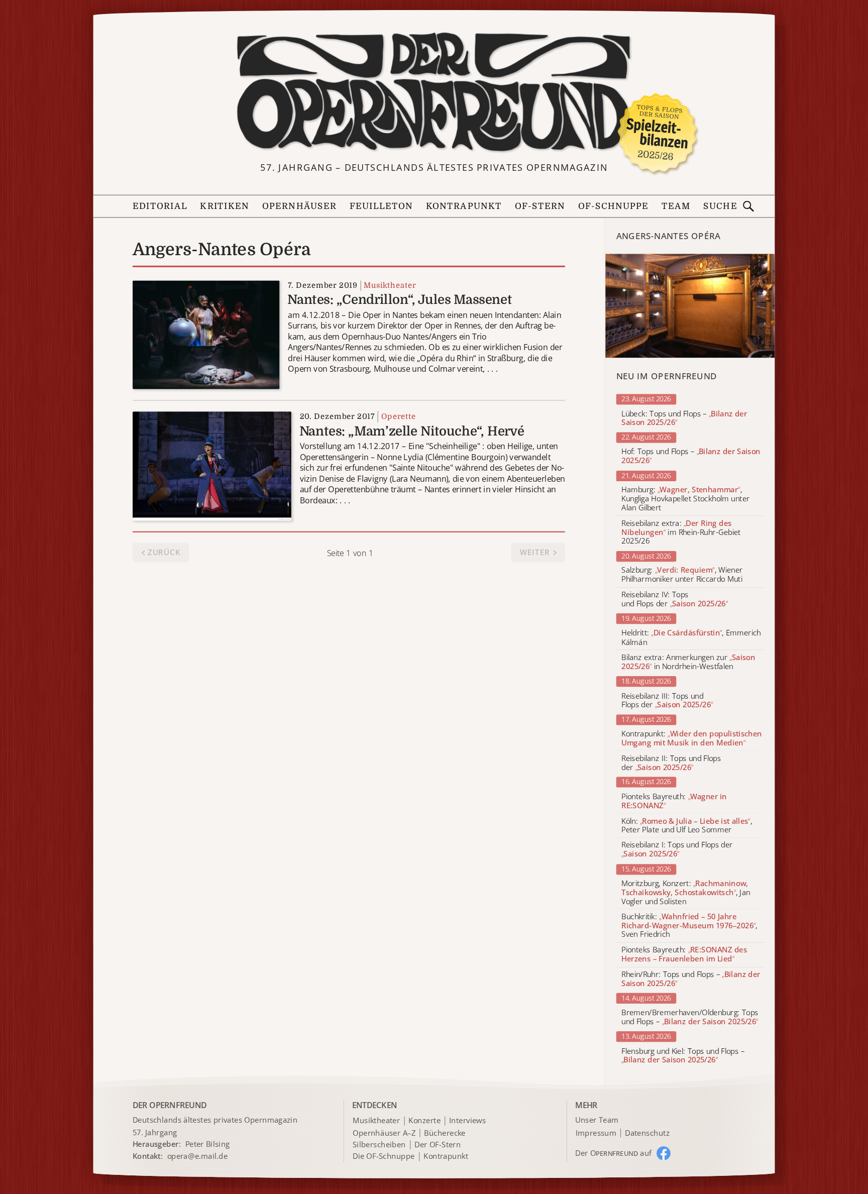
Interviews (467, 1121)
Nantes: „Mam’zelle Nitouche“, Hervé (411, 431)
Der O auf (613, 1153)
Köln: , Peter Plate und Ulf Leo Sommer (686, 826)
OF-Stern (540, 206)
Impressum (596, 1133)
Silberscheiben (379, 1144)
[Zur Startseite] (434, 93)
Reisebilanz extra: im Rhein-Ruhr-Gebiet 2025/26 (680, 532)
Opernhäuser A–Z (384, 1133)
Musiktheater (390, 285)
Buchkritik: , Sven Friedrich (689, 925)
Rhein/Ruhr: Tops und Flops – (691, 979)
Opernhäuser (299, 206)
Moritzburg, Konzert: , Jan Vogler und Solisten (685, 892)
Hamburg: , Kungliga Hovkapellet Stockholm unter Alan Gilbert (685, 499)
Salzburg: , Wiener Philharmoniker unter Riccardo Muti (682, 575)
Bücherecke (445, 1133)
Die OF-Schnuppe (383, 1156)
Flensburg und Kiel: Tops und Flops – (682, 1055)
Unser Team (596, 1120)
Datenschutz (647, 1133)
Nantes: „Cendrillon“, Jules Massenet (399, 299)
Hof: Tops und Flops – (691, 457)
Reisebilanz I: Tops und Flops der (677, 850)
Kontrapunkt (464, 206)
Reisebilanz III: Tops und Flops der (667, 700)
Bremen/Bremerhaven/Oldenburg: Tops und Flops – (689, 1017)
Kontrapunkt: (691, 738)
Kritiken (224, 206)
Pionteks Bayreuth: (674, 801)
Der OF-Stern (437, 1144)
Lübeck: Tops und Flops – (684, 418)
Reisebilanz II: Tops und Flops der (671, 763)
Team (676, 206)
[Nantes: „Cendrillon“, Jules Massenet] (206, 334)
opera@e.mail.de (197, 1156)
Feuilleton (381, 206)
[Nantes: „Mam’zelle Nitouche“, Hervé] (212, 465)
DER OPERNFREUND (170, 1105)
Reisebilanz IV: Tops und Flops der (674, 600)
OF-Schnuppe (613, 206)
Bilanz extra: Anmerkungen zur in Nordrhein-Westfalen (688, 662)
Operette (398, 416)
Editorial (160, 206)
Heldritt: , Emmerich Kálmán (691, 638)
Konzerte (424, 1121)
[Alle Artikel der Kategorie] (690, 306)
